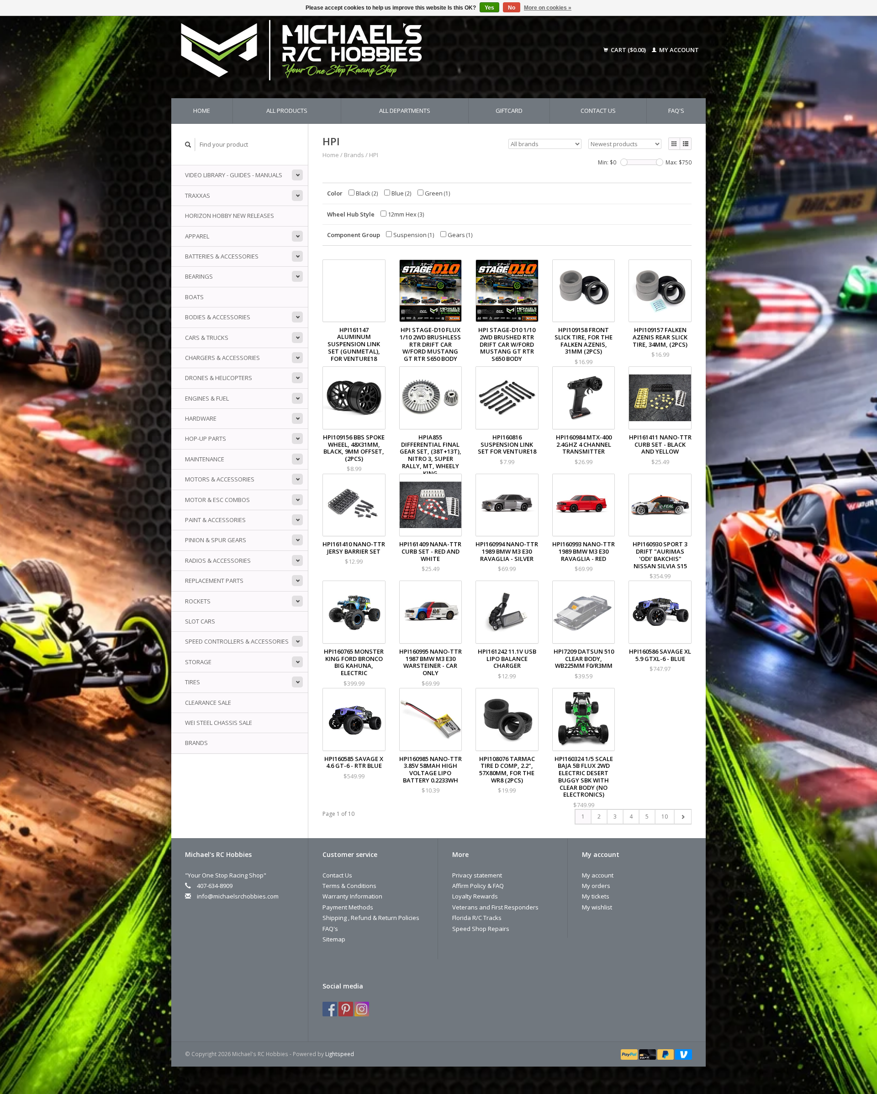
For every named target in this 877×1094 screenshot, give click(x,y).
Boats (194, 297)
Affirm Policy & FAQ (478, 886)
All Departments (404, 110)
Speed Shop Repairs (480, 929)
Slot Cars (200, 621)
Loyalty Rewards (475, 896)
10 (664, 816)
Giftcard (509, 110)
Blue (401, 193)
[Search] (188, 144)
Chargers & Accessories (222, 358)
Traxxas (197, 195)
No (511, 8)
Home (201, 110)
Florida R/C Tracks (477, 918)
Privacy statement (477, 875)
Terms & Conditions (349, 886)
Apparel (197, 236)
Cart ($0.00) (628, 50)
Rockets (198, 601)
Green (436, 193)
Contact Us (598, 110)
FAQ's (676, 110)
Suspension (413, 235)
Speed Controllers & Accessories (237, 641)
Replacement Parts (214, 580)
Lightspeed (339, 1053)
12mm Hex (405, 214)
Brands (196, 743)
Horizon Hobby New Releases (229, 215)
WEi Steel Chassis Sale (218, 723)
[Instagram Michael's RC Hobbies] (361, 1009)
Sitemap (333, 939)
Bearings (199, 276)
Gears (459, 235)
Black (366, 193)
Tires (192, 682)
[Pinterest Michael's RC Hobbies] (345, 1009)
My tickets (595, 896)
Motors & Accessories (219, 479)
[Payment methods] (630, 1054)
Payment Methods (347, 907)
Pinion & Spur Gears (215, 540)
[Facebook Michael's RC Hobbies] (329, 1009)
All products (286, 110)
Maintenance (204, 459)
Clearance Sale (208, 702)
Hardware (201, 418)
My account (678, 50)
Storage (198, 662)
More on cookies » (547, 8)
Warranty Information (352, 896)
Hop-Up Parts (205, 438)
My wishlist (597, 907)
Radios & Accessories (218, 560)
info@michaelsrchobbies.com (238, 896)
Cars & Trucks (206, 337)
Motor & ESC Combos (217, 500)
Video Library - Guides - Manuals (233, 175)
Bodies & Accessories (217, 317)
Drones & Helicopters (218, 378)
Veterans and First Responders (495, 907)
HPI (373, 155)
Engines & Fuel (207, 398)
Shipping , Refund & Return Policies (370, 918)
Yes (489, 8)
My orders (596, 886)
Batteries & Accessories (222, 256)
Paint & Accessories (215, 520)
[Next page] (682, 816)
